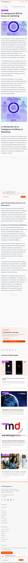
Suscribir (23, 196)
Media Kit (3, 535)
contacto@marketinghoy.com (8, 495)
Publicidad (4, 513)
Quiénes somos (4, 531)
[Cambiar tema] (23, 2)
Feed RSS (4, 496)
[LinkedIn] (8, 500)
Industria (4, 511)
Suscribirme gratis (7, 552)
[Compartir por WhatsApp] (12, 350)
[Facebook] (11, 500)
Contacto (3, 537)
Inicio (2, 6)
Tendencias (4, 507)
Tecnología (4, 518)
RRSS (3, 516)
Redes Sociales (6, 6)
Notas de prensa (4, 539)
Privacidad (3, 541)
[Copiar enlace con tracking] (15, 350)
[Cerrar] (25, 560)
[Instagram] (5, 500)
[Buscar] (20, 2)
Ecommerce (4, 515)
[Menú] (26, 2)
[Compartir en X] (7, 350)
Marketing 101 (5, 522)
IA (2, 509)
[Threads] (14, 500)
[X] (2, 500)
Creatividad (4, 520)
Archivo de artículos (5, 529)
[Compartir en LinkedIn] (10, 350)
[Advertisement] (14, 173)
